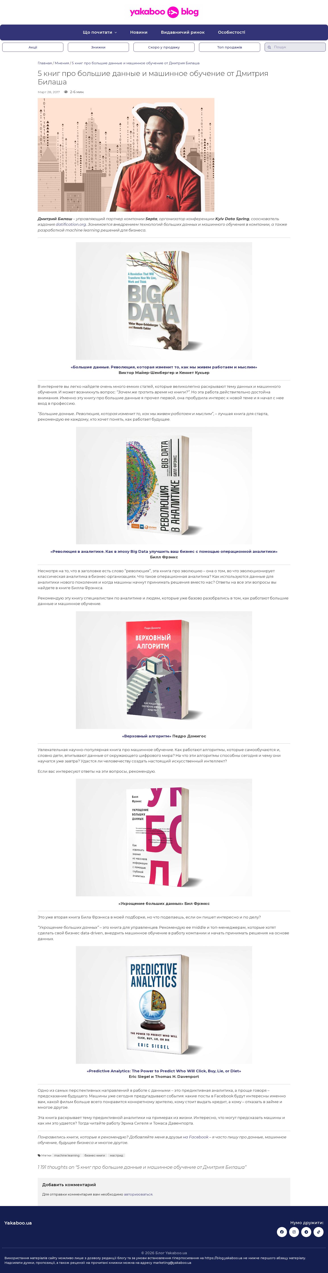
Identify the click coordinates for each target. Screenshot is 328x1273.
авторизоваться (138, 1194)
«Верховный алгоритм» (146, 736)
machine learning (66, 1155)
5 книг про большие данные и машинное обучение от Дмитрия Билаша (135, 63)
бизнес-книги (95, 1155)
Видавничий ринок (183, 32)
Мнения (62, 63)
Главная (45, 63)
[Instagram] (294, 1232)
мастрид (116, 1155)
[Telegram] (306, 1232)
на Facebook (195, 1137)
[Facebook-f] (282, 1232)
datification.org (71, 224)
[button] (32, 47)
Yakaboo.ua (18, 1223)
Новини (138, 32)
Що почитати (97, 32)
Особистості (231, 32)
